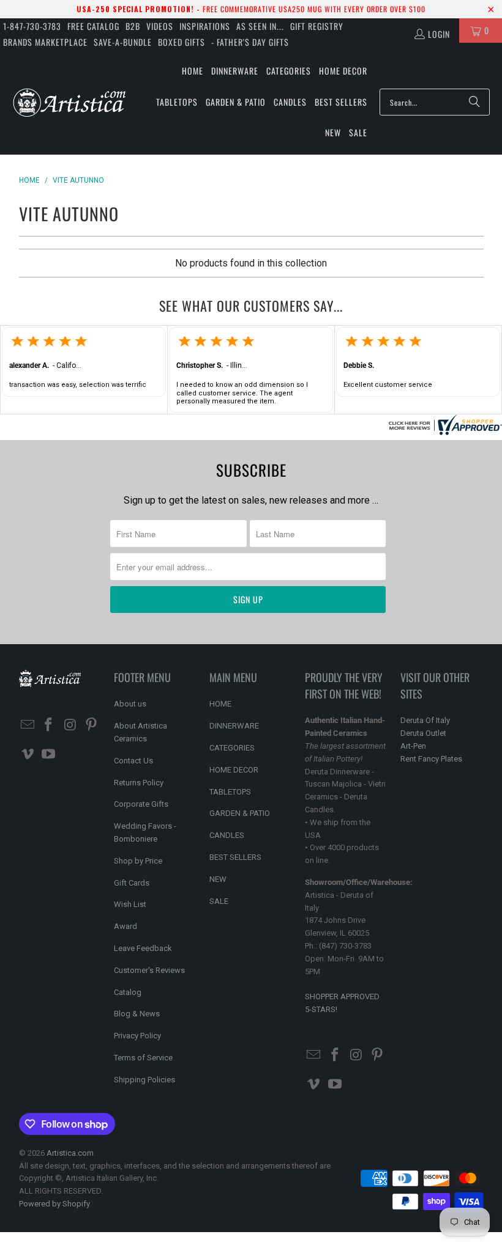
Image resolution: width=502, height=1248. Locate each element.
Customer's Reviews (149, 970)
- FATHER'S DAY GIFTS (250, 41)
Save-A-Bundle (123, 41)
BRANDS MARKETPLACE (45, 41)
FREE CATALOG (93, 26)
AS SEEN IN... (260, 26)
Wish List (130, 904)
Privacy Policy (137, 1035)
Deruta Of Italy (425, 720)
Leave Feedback (143, 948)
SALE (218, 901)
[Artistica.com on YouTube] (49, 755)
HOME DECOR (233, 769)
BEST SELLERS (235, 857)
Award (125, 926)
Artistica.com (70, 1153)
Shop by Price (138, 860)
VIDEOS (159, 26)
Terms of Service (143, 1057)
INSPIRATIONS (204, 26)
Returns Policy (138, 782)
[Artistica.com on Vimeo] (28, 755)
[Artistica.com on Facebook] (49, 725)
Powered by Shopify (54, 1203)
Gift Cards (131, 882)
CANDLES (226, 835)
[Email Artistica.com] (28, 725)
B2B (133, 26)
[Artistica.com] (69, 102)
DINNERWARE (234, 725)
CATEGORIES (232, 747)
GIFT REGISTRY (316, 26)
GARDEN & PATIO (239, 813)
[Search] (474, 102)
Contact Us (133, 760)
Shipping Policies (144, 1079)
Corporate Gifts (141, 804)
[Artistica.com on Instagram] (70, 725)
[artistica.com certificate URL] (444, 432)
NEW (218, 879)
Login (439, 34)
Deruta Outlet (423, 733)
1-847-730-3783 (32, 26)
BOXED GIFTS (181, 41)
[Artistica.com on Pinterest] (92, 725)
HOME (220, 703)
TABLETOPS (230, 791)
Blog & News (137, 1013)
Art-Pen (413, 746)
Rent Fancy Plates (431, 758)
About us (130, 703)
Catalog (127, 992)
